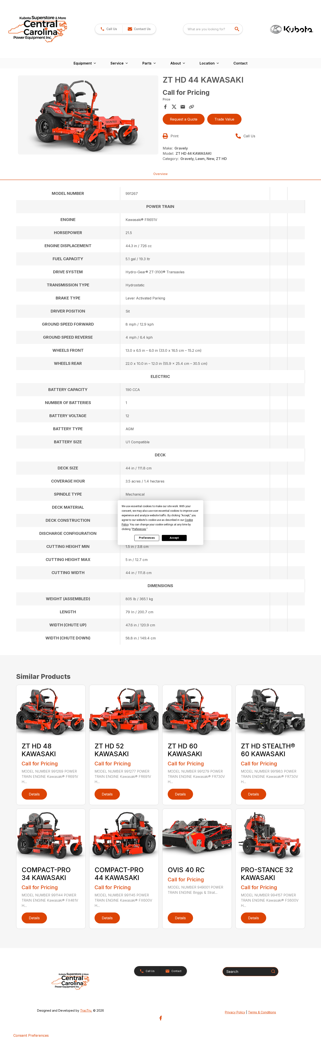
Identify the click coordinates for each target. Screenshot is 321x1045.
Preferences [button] (139, 529)
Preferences (147, 537)
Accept (174, 537)
